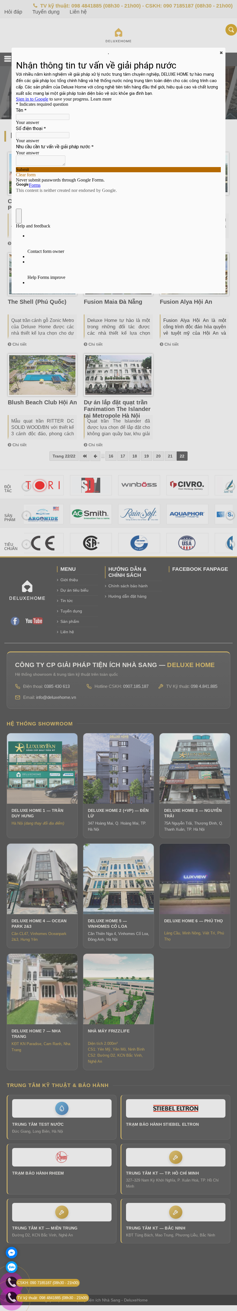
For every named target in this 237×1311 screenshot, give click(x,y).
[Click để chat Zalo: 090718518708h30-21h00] (11, 1267)
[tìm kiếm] (231, 30)
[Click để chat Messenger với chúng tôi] (11, 1252)
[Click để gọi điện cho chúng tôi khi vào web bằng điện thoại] (12, 1297)
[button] (221, 52)
